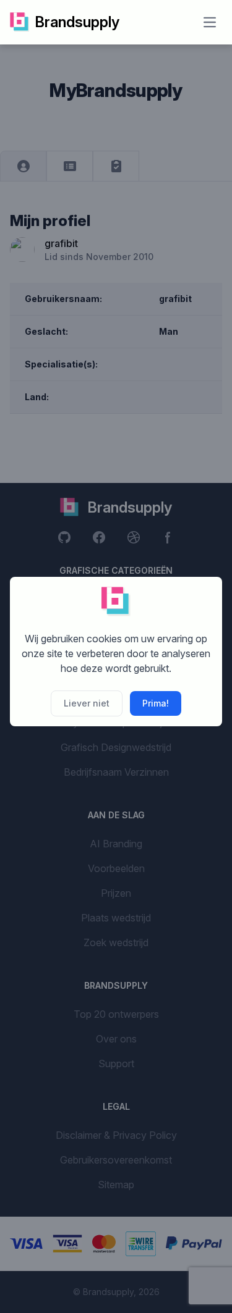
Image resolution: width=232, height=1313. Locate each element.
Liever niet (87, 703)
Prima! (155, 703)
